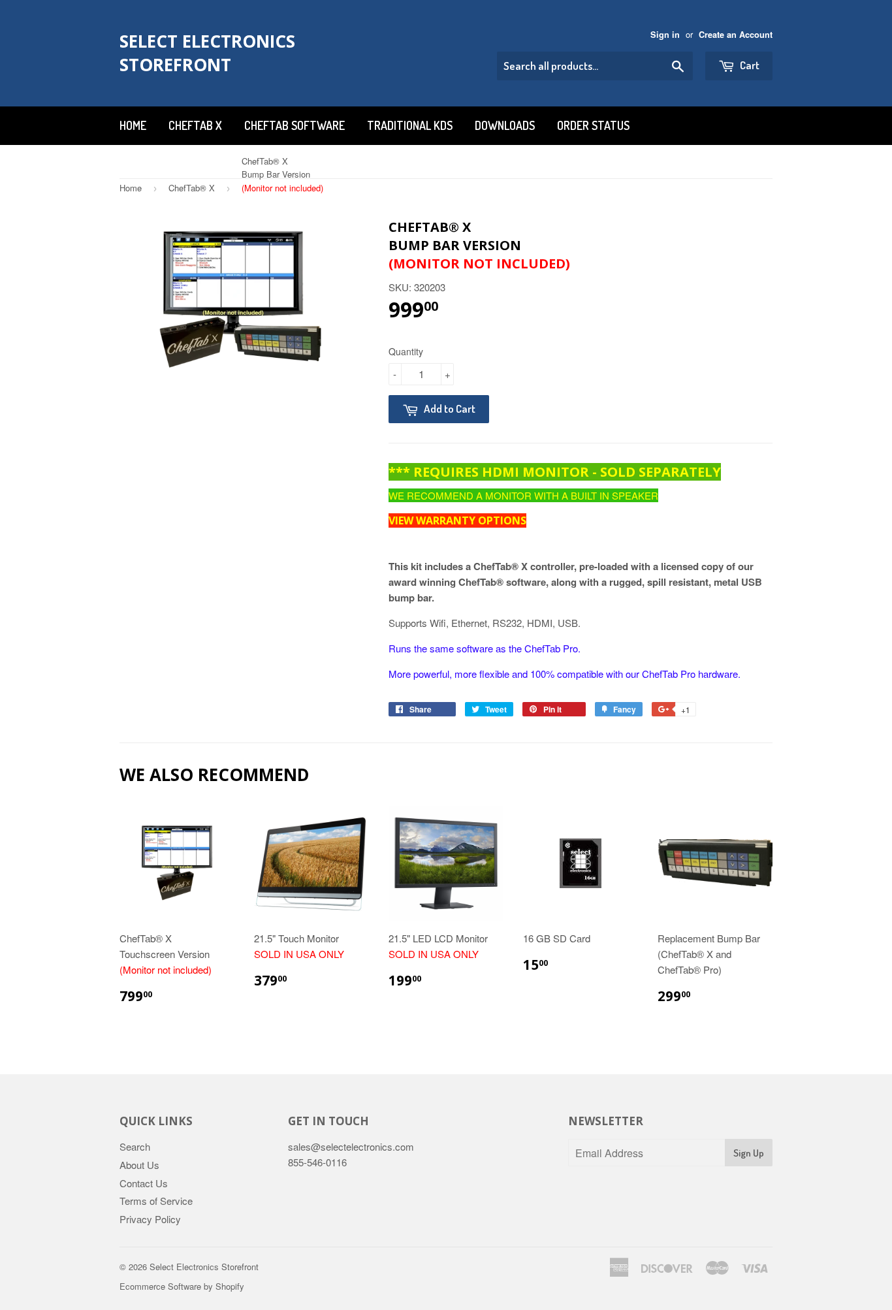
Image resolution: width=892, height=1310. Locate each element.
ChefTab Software (294, 125)
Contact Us (143, 1183)
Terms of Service (156, 1200)
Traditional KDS (410, 125)
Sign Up (748, 1153)
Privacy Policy (150, 1219)
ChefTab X (195, 125)
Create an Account (736, 34)
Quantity (406, 351)
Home (132, 125)
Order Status (593, 125)
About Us (139, 1165)
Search (134, 1146)
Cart (748, 65)
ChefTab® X (191, 188)
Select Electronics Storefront (207, 52)
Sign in (665, 34)
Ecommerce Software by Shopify (181, 1286)
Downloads (505, 125)
